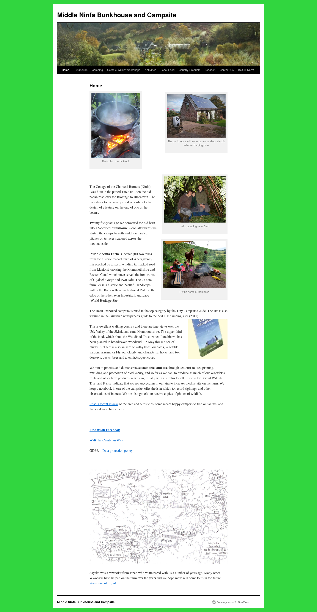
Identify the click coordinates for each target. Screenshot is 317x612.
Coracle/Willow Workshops (123, 70)
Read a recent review (103, 404)
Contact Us (227, 70)
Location (210, 70)
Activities (150, 70)
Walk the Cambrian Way (106, 440)
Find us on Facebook (104, 429)
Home (65, 70)
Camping (97, 70)
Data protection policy (117, 450)
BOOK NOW (246, 70)
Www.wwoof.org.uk (102, 583)
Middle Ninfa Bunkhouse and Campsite (116, 14)
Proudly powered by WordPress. (233, 602)
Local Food (167, 70)
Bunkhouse (81, 70)
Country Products (190, 70)
